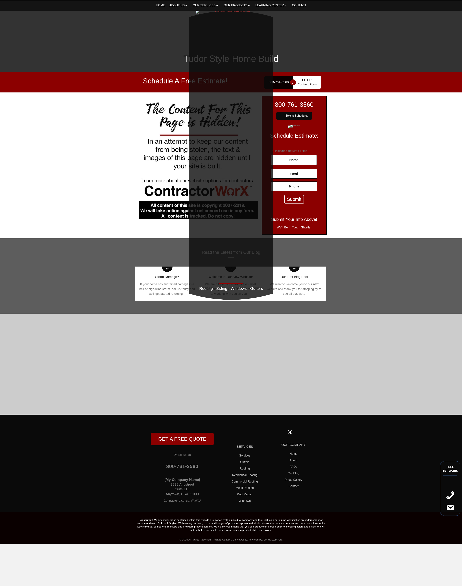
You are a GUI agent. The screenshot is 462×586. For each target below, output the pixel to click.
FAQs (293, 466)
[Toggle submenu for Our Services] (217, 5)
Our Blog (293, 473)
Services (244, 455)
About (293, 460)
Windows (245, 500)
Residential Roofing (245, 475)
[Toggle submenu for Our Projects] (249, 5)
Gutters (244, 462)
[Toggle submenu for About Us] (186, 5)
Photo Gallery (293, 479)
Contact (293, 486)
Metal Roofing (245, 487)
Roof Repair (244, 494)
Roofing (245, 468)
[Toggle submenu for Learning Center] (285, 5)
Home (293, 453)
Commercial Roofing (245, 481)
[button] (182, 439)
